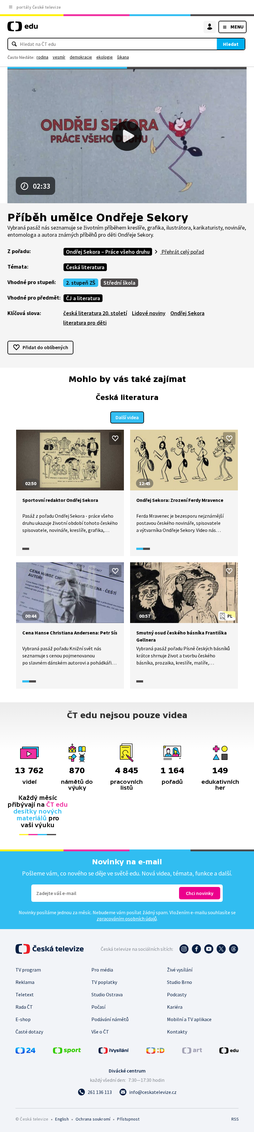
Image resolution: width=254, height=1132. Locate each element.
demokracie (81, 57)
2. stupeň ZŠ (80, 282)
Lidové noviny (148, 313)
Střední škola (119, 282)
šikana (123, 57)
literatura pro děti (85, 322)
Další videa (127, 417)
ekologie (104, 57)
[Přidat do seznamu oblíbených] (115, 438)
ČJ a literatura (83, 298)
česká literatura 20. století (95, 313)
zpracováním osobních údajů (127, 918)
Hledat (231, 44)
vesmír (59, 57)
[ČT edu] (22, 29)
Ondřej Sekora (187, 313)
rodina (42, 57)
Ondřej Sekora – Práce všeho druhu (108, 251)
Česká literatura (85, 267)
